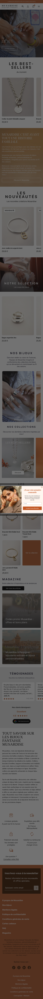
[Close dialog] (41, 487)
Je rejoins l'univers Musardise (32, 508)
